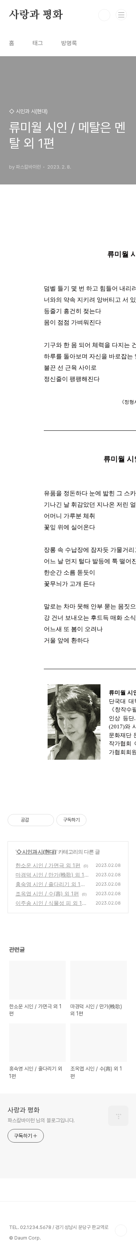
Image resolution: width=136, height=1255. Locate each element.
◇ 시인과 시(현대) (36, 851)
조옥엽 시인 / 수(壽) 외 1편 (47, 893)
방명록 (69, 43)
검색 (104, 15)
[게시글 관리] (45, 820)
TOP (121, 1230)
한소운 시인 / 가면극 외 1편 (47, 865)
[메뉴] (121, 14)
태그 (37, 43)
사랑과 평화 (36, 15)
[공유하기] (36, 820)
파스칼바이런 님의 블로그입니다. (41, 1120)
